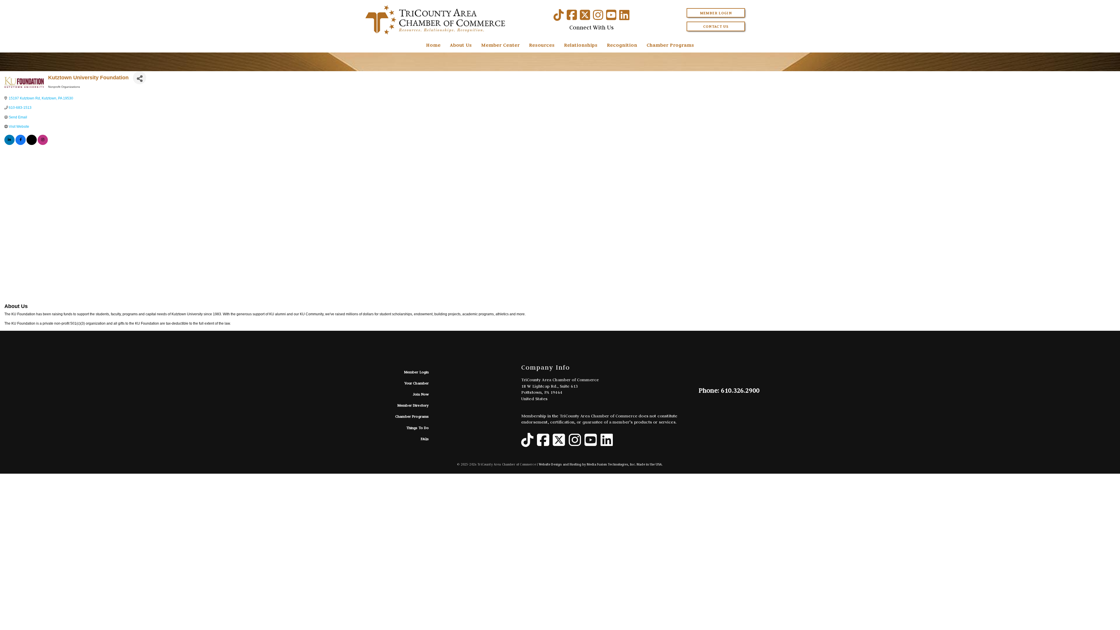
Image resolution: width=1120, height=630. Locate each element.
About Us (461, 45)
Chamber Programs (670, 45)
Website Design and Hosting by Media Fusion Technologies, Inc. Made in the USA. (601, 464)
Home (433, 45)
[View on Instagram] (43, 144)
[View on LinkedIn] (9, 144)
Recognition (622, 45)
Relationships (581, 45)
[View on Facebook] (20, 144)
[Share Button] (139, 77)
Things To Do (417, 428)
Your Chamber (417, 383)
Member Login (716, 13)
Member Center (500, 45)
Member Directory (413, 405)
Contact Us (716, 26)
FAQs (425, 439)
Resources (542, 45)
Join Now (421, 394)
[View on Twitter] (32, 144)
